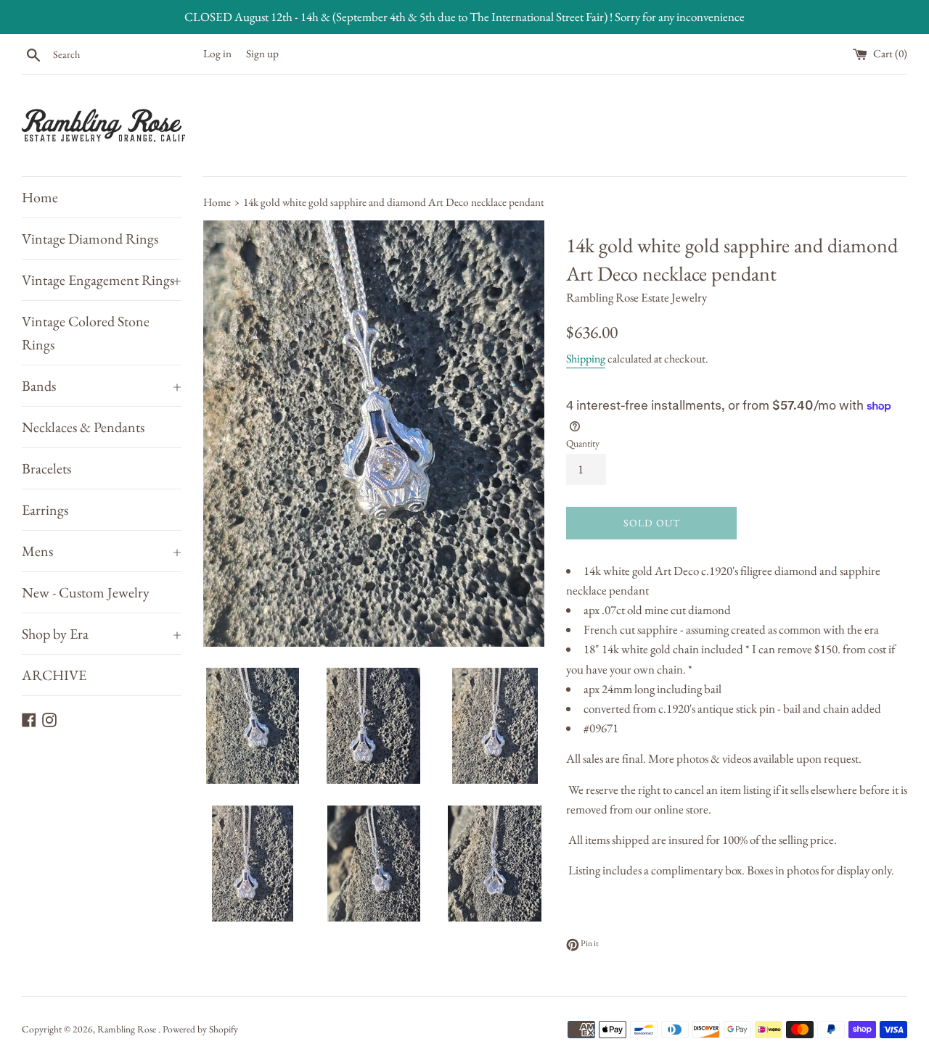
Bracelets (46, 468)
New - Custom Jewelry (86, 592)
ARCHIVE (54, 675)
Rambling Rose (127, 1028)
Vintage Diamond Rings (90, 238)
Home (40, 197)
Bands (101, 385)
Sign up (262, 53)
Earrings (45, 509)
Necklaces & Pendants (83, 427)
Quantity (582, 443)
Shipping (585, 358)
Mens (101, 551)
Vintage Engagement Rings (101, 279)
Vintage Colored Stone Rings (86, 333)
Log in (217, 53)
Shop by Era (101, 633)
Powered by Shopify (200, 1028)
